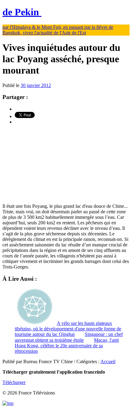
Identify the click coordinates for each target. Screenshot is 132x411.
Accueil (107, 361)
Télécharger (13, 382)
